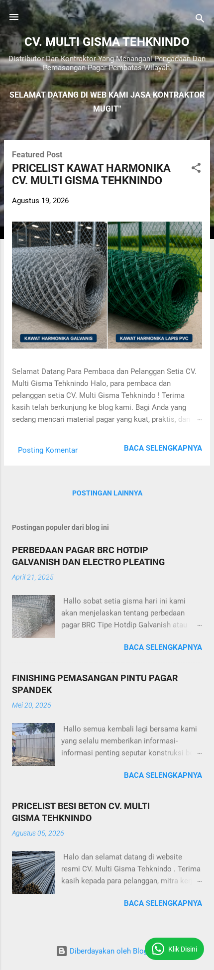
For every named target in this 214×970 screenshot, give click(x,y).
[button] (196, 169)
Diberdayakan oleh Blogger (113, 951)
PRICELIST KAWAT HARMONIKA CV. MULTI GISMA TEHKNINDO (91, 174)
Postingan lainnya (107, 493)
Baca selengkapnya (163, 448)
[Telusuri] (200, 20)
